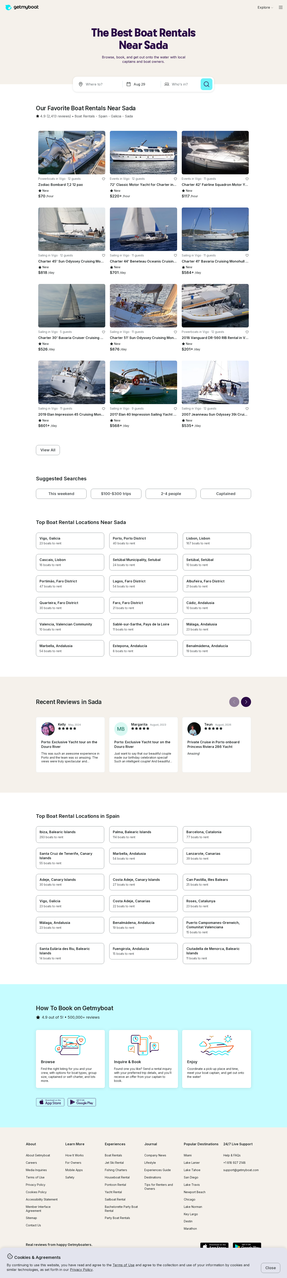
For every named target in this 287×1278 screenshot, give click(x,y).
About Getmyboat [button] (38, 1155)
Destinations (152, 1177)
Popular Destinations (201, 1144)
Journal (150, 1144)
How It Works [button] (74, 1155)
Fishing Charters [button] (116, 1170)
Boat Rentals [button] (113, 1155)
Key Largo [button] (191, 1214)
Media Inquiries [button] (36, 1170)
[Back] (234, 702)
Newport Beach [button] (194, 1192)
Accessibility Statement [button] (42, 1199)
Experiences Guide (157, 1170)
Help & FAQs (232, 1155)
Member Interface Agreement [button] (38, 1208)
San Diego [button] (191, 1177)
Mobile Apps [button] (74, 1170)
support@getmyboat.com (241, 1170)
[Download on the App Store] (50, 1102)
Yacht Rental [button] (113, 1192)
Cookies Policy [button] (36, 1192)
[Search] (206, 84)
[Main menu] (281, 7)
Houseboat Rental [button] (117, 1177)
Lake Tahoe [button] (192, 1170)
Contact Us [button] (33, 1225)
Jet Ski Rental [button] (114, 1162)
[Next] (246, 702)
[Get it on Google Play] (82, 1102)
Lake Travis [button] (192, 1184)
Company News (155, 1155)
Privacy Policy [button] (81, 1269)
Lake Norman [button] (193, 1206)
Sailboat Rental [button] (115, 1199)
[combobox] (98, 84)
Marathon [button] (190, 1228)
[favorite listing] (103, 179)
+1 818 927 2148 (234, 1162)
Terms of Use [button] (123, 1265)
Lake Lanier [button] (192, 1162)
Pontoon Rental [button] (115, 1184)
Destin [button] (188, 1221)
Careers (31, 1162)
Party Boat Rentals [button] (117, 1218)
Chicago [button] (189, 1199)
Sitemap (31, 1218)
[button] (85, 116)
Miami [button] (188, 1155)
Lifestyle (150, 1162)
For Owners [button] (73, 1162)
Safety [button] (69, 1177)
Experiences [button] (115, 1144)
